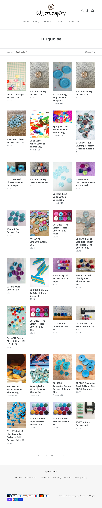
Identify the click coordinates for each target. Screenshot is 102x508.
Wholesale (44, 477)
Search (18, 477)
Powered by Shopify (87, 496)
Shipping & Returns (62, 477)
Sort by (10, 52)
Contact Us (30, 477)
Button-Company (72, 496)
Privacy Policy (81, 477)
